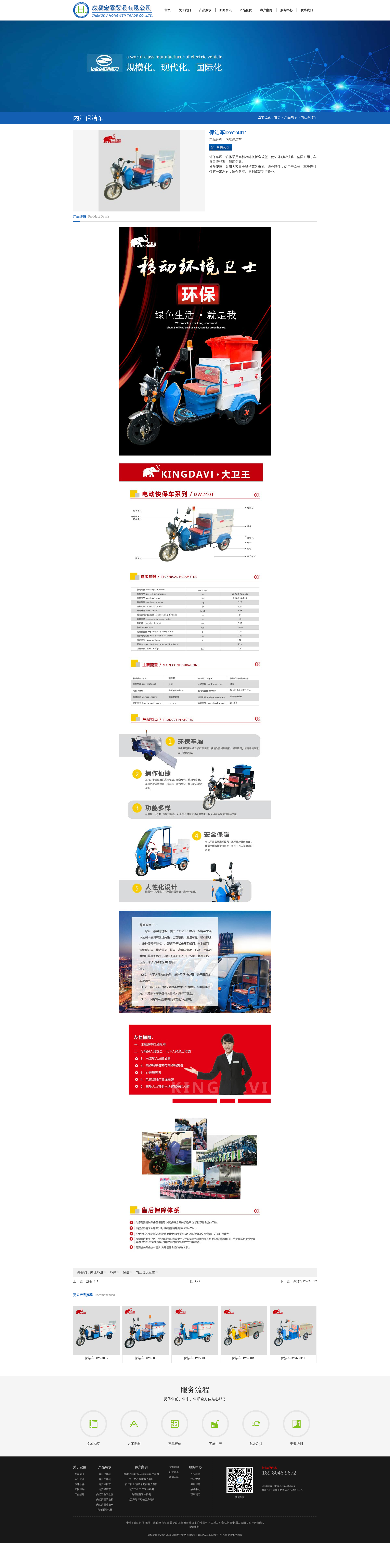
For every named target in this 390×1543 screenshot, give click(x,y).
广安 (221, 1522)
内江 (210, 1522)
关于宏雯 (79, 1467)
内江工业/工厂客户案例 (141, 1489)
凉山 (175, 1522)
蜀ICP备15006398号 (207, 1534)
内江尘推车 (105, 1484)
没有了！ (92, 1281)
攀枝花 (192, 1522)
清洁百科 (174, 1477)
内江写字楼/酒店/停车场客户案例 (141, 1474)
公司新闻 (174, 1467)
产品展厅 (79, 1494)
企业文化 (79, 1479)
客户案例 (266, 10)
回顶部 (195, 1281)
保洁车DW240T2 (305, 1281)
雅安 (186, 1522)
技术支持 (195, 1479)
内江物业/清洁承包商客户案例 (141, 1484)
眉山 (237, 1522)
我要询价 (220, 148)
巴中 (232, 1522)
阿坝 (164, 1522)
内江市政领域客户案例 (141, 1479)
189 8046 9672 (279, 1472)
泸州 (199, 1522)
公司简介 (79, 1474)
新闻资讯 (225, 10)
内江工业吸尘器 (104, 1494)
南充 (158, 1522)
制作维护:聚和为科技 (231, 1534)
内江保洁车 (309, 117)
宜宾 (180, 1522)
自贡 (169, 1522)
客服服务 (195, 1484)
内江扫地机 (105, 1479)
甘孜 (248, 1522)
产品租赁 (246, 10)
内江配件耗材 (105, 1509)
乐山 (215, 1522)
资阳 (243, 1522)
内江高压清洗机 (104, 1499)
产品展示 (205, 10)
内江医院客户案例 (141, 1494)
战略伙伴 (79, 1484)
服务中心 (286, 10)
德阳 (147, 1522)
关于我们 (185, 10)
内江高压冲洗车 (104, 1504)
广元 (153, 1522)
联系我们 (307, 10)
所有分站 (259, 1522)
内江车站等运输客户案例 (141, 1499)
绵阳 (141, 1522)
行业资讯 (174, 1472)
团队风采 (79, 1489)
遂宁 (205, 1522)
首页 (168, 10)
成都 (136, 1522)
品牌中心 (195, 1489)
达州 (226, 1522)
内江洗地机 (105, 1474)
